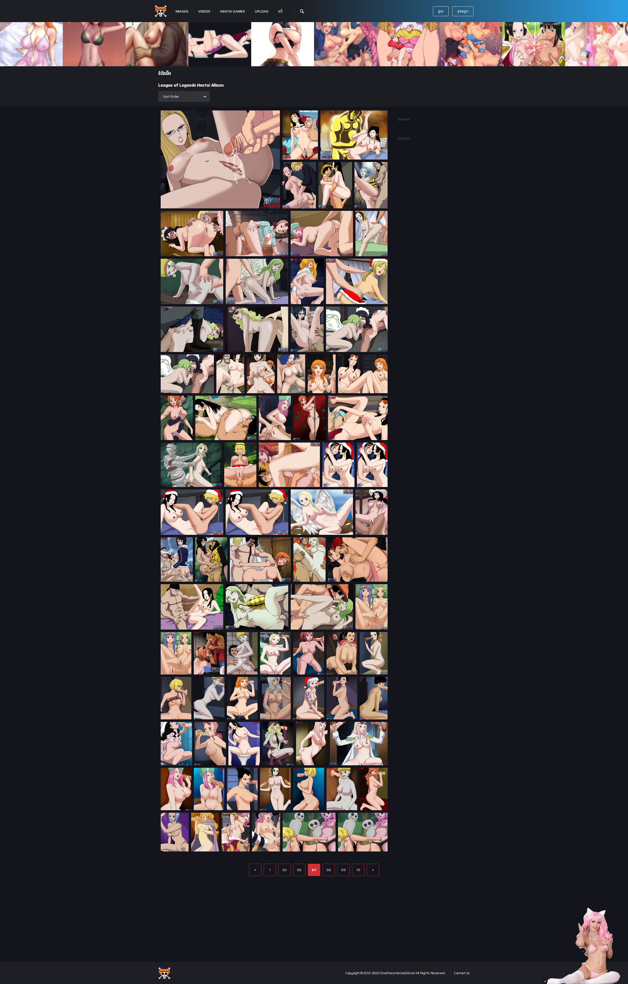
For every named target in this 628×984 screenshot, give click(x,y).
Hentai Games (232, 11)
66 (299, 870)
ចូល (440, 11)
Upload (261, 11)
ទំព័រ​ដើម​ (164, 73)
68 (329, 870)
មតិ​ (280, 11)
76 (358, 870)
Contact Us (462, 973)
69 (343, 870)
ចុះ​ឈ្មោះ (463, 11)
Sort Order (171, 96)
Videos (204, 11)
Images (181, 11)
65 (285, 870)
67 (314, 870)
